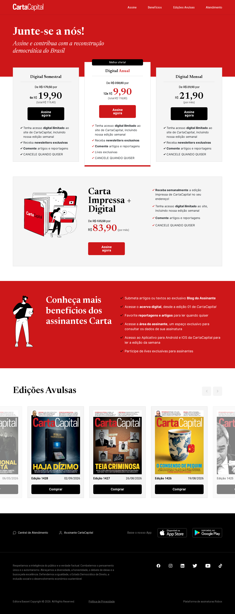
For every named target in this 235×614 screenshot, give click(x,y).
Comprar (55, 489)
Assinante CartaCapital (78, 532)
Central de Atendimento (33, 532)
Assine (132, 7)
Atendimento (214, 7)
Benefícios (155, 7)
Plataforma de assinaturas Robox (202, 601)
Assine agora (46, 113)
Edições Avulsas (184, 7)
